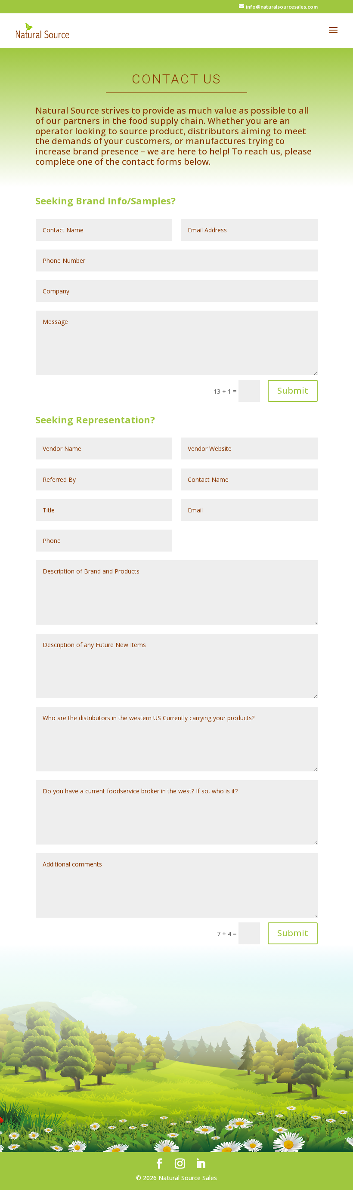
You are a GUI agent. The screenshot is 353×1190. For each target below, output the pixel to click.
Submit (292, 390)
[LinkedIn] (200, 1164)
